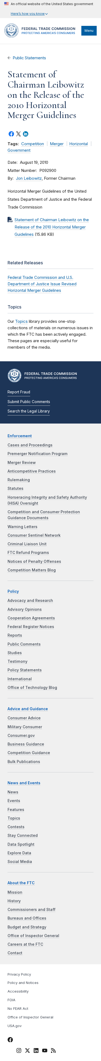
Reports (15, 635)
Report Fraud (19, 392)
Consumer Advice (24, 718)
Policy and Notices (23, 983)
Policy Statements (25, 670)
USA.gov (15, 1026)
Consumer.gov (21, 735)
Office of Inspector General (33, 936)
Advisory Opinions (25, 609)
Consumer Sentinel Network (34, 535)
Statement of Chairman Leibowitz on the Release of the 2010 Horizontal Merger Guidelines (52, 227)
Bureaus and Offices (27, 918)
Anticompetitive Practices (32, 471)
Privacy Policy (19, 974)
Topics (21, 321)
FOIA (11, 1000)
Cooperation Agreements (31, 618)
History (14, 901)
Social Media (20, 861)
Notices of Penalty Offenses (34, 561)
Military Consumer (25, 727)
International (20, 679)
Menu (89, 31)
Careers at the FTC (25, 944)
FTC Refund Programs (28, 552)
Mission (15, 892)
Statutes (15, 488)
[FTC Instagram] (19, 1051)
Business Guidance (26, 744)
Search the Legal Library (29, 411)
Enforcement (20, 436)
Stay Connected (23, 835)
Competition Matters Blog (32, 570)
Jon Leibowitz (29, 178)
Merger (57, 143)
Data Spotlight (21, 844)
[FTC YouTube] (44, 1051)
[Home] (41, 36)
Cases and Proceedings (30, 445)
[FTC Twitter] (27, 1050)
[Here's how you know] (48, 9)
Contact (15, 953)
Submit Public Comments (29, 402)
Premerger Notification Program (38, 454)
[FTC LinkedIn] (36, 1051)
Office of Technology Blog (32, 687)
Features (16, 809)
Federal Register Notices (31, 627)
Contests (16, 827)
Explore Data (19, 853)
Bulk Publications (24, 762)
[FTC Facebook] (10, 1040)
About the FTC (21, 883)
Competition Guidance (29, 753)
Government (19, 150)
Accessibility (18, 991)
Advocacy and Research (30, 600)
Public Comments (24, 644)
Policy (13, 591)
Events (14, 801)
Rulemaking (19, 480)
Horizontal (78, 143)
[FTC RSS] (53, 1051)
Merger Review (22, 462)
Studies (15, 653)
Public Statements (29, 58)
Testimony (17, 661)
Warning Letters (22, 527)
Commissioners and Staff (31, 909)
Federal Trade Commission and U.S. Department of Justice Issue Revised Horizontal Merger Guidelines (42, 284)
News (13, 792)
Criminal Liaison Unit (27, 544)
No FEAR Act (18, 1009)
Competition (32, 143)
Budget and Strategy (27, 927)
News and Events (24, 783)
